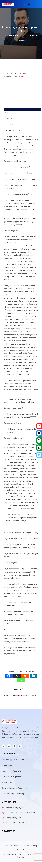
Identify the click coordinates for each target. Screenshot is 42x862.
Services (26, 846)
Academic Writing (9, 782)
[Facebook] (9, 676)
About (16, 846)
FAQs (16, 850)
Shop (35, 846)
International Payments (11, 771)
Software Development (11, 777)
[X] (17, 676)
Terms (25, 850)
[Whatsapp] (21, 680)
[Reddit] (25, 676)
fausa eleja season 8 (13, 77)
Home (7, 846)
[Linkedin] (33, 676)
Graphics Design (8, 765)
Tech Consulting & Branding (13, 793)
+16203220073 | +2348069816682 (21, 813)
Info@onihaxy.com (13, 817)
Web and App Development (13, 760)
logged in (18, 695)
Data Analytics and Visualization (14, 788)
